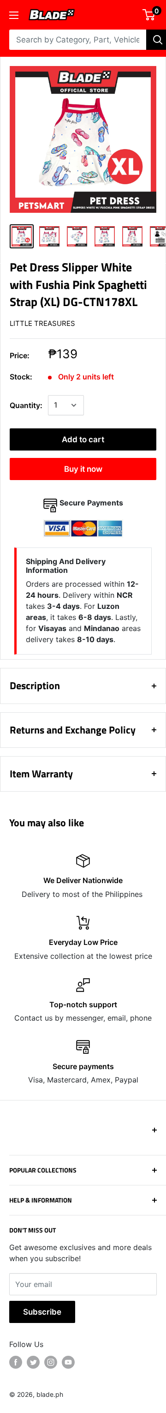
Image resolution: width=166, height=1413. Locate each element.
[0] (149, 14)
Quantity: (26, 405)
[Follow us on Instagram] (50, 1362)
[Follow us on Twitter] (33, 1362)
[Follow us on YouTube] (68, 1362)
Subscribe (42, 1312)
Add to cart (83, 439)
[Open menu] (13, 15)
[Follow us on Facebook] (15, 1362)
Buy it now (83, 469)
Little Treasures (42, 323)
